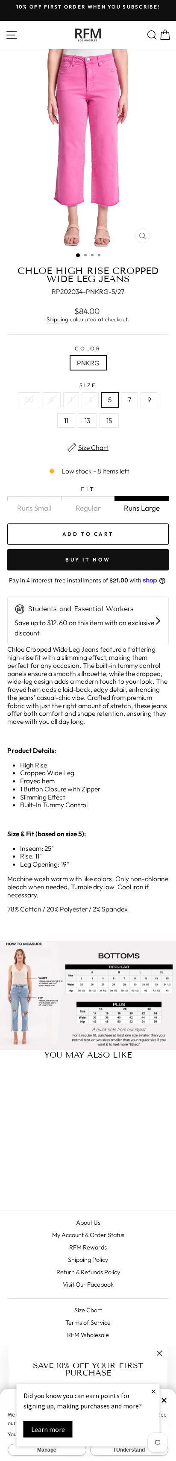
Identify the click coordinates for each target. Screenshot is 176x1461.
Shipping (57, 319)
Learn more (48, 1429)
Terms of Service (88, 1322)
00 (29, 399)
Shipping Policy (88, 1260)
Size (87, 385)
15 (109, 420)
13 (87, 420)
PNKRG (88, 363)
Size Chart (88, 1310)
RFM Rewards (88, 1247)
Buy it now (88, 559)
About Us (88, 1222)
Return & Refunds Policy (88, 1272)
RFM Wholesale (88, 1335)
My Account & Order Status (88, 1235)
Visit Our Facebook (88, 1284)
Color (88, 348)
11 (66, 420)
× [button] (153, 1391)
